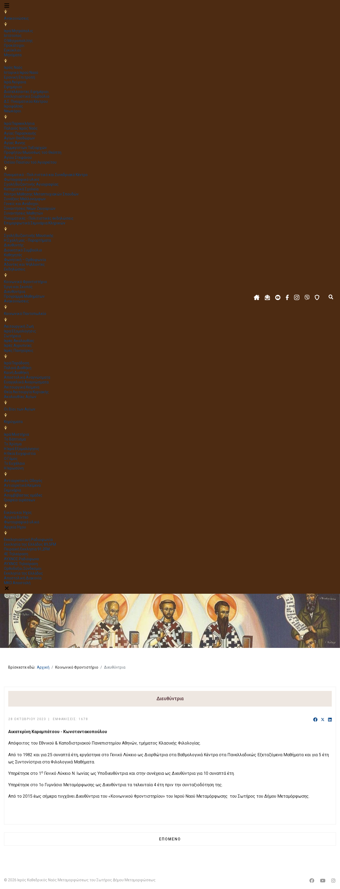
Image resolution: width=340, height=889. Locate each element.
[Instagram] (333, 880)
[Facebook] (315, 720)
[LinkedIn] (330, 720)
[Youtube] (322, 880)
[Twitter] (323, 720)
